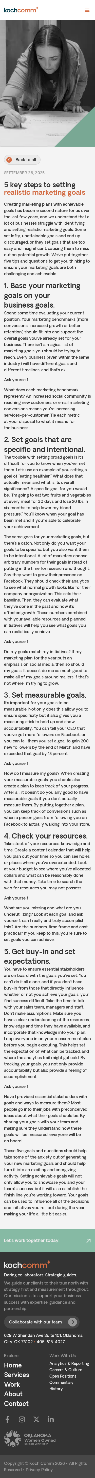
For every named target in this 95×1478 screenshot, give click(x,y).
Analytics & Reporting (69, 1363)
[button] (87, 10)
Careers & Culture (65, 1370)
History (56, 1389)
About (13, 1393)
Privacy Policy (39, 1469)
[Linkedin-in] (50, 1419)
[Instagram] (21, 1419)
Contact (16, 1403)
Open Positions (63, 1376)
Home (13, 1365)
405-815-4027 (51, 1341)
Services (16, 1374)
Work (12, 1384)
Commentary (61, 1382)
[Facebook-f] (7, 1419)
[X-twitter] (36, 1419)
